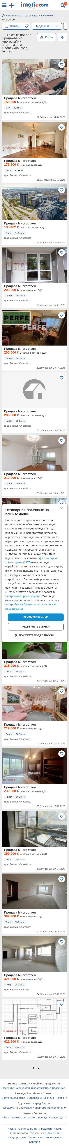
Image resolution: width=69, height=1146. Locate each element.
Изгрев (60, 1097)
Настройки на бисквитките (22, 604)
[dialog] (34, 573)
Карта (49, 37)
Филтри (15, 26)
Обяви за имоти (28, 1128)
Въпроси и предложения (44, 1133)
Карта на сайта (19, 1133)
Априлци (42, 1117)
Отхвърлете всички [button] (36, 626)
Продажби (45, 1128)
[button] (34, 635)
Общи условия (17, 1137)
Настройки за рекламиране (22, 596)
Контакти (34, 1142)
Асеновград (56, 1117)
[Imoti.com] (3, 16)
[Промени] (57, 26)
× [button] (61, 508)
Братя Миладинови (13, 1097)
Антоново (29, 1117)
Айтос (5, 1117)
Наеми (58, 1128)
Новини (12, 1128)
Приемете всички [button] (35, 617)
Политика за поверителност (44, 1137)
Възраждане (34, 1097)
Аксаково (16, 1117)
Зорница (49, 1097)
